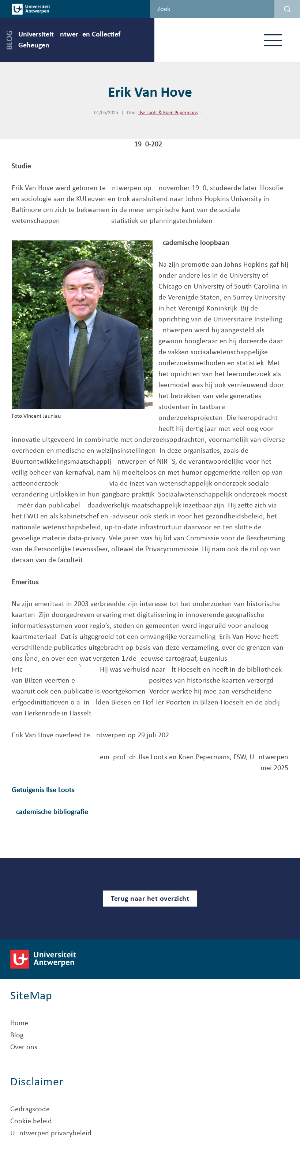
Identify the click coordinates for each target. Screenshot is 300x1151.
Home (19, 1023)
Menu (273, 40)
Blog (16, 1035)
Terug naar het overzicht (150, 899)
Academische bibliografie (50, 812)
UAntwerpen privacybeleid (50, 1133)
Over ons (23, 1047)
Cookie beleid (31, 1121)
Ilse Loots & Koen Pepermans (168, 113)
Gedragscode (30, 1109)
